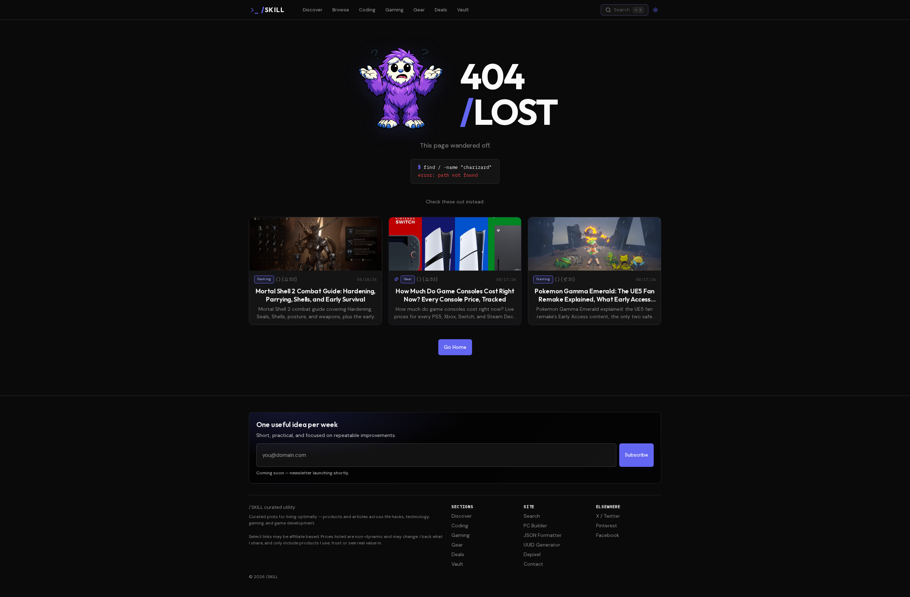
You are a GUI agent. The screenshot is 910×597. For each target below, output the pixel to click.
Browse (340, 10)
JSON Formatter (543, 535)
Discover (312, 10)
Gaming (394, 10)
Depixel (532, 554)
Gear (419, 10)
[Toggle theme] (655, 10)
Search (532, 516)
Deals (441, 10)
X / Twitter (608, 516)
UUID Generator (542, 545)
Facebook (607, 535)
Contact (533, 564)
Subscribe (636, 455)
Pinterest (606, 525)
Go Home (455, 347)
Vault (463, 10)
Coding (367, 10)
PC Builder (535, 525)
